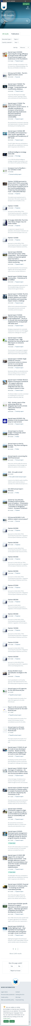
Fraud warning (20, 1000)
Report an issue (15, 970)
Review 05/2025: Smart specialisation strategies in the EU (17, 672)
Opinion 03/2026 (13, 657)
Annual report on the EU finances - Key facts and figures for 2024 (17, 445)
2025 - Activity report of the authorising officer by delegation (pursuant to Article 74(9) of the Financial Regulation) (17, 406)
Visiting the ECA (20, 994)
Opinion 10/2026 (13, 628)
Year (16, 42)
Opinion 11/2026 (13, 206)
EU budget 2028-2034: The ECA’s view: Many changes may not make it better (18, 221)
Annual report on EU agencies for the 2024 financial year (17, 689)
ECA (2, 11)
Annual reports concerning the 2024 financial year (17, 457)
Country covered (6, 42)
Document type (6, 39)
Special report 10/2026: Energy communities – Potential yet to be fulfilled (17, 278)
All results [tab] (5, 34)
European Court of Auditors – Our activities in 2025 (17, 169)
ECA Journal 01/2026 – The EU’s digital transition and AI (17, 74)
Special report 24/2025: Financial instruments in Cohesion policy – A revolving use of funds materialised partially (18, 886)
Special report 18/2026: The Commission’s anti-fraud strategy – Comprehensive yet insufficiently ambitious (17, 86)
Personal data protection (8, 994)
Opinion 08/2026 (13, 599)
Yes (12, 966)
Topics (16, 39)
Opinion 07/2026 (13, 585)
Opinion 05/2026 (13, 557)
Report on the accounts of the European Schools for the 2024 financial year (17, 708)
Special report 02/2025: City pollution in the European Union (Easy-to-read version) (18, 420)
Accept (12, 1021)
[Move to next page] (18, 949)
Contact (18, 992)
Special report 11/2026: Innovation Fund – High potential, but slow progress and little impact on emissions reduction (18, 341)
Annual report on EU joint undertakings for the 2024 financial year (16, 728)
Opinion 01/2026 (13, 642)
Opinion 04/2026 (13, 542)
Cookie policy (4, 997)
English (27, 4)
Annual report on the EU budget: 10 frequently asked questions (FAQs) (17, 432)
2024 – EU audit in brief (15, 472)
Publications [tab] (15, 34)
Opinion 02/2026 (13, 528)
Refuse (6, 1021)
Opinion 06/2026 (13, 571)
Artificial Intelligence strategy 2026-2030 (17, 153)
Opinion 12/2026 (13, 238)
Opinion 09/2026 (13, 614)
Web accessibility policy (7, 1000)
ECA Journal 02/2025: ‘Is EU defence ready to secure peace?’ (18, 518)
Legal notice (4, 992)
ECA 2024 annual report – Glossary (16, 489)
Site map (18, 997)
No (19, 966)
